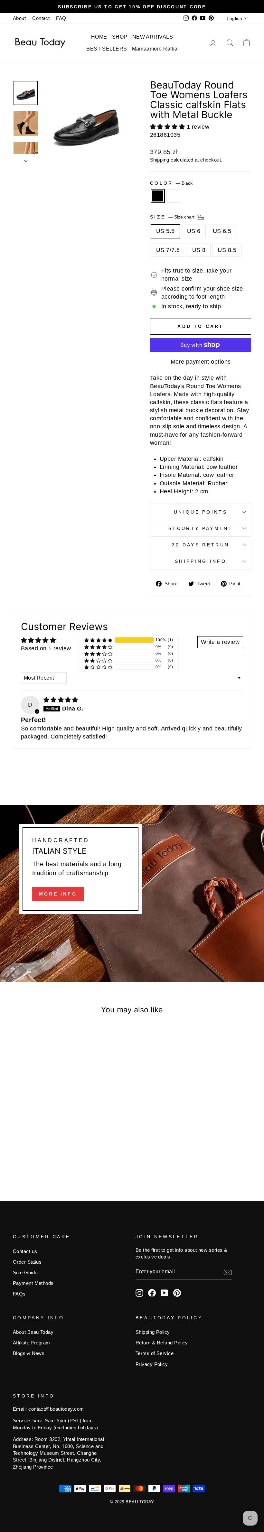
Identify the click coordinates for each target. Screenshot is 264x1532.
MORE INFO (58, 893)
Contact (41, 18)
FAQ (61, 18)
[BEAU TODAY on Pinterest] (177, 1293)
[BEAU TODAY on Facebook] (152, 1293)
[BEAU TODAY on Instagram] (139, 1293)
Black (157, 196)
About (19, 18)
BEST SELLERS (106, 48)
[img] (60, 700)
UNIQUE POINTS (200, 512)
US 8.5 (227, 250)
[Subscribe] (227, 1272)
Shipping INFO (200, 561)
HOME (99, 37)
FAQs (19, 1293)
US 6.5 (222, 231)
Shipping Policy (153, 1332)
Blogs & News (28, 1353)
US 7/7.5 (168, 250)
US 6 (194, 231)
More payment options (201, 361)
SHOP (119, 37)
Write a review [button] (220, 642)
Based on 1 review (46, 648)
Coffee (173, 196)
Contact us (25, 1251)
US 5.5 (165, 231)
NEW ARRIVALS (152, 37)
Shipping (159, 159)
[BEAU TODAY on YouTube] (164, 1293)
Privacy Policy (152, 1364)
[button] (168, 127)
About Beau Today (33, 1332)
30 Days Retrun (200, 544)
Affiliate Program (31, 1342)
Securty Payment (200, 528)
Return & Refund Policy (162, 1342)
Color (171, 183)
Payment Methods (33, 1283)
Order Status (27, 1262)
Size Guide (25, 1272)
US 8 (199, 250)
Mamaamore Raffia (155, 48)
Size (173, 216)
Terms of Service (155, 1353)
